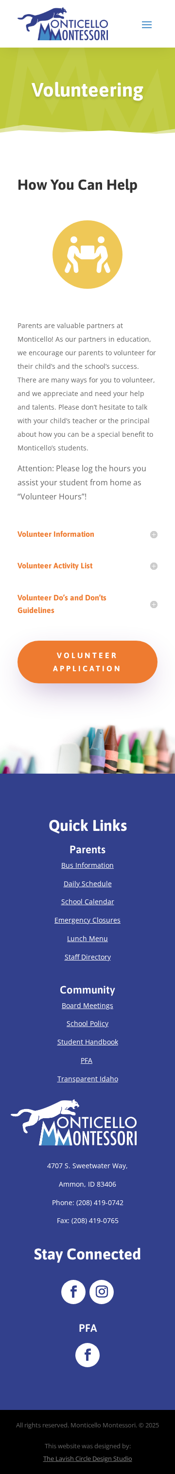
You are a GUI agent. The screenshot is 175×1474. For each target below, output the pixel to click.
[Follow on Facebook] (73, 1292)
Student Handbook (87, 1041)
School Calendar (87, 901)
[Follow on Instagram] (101, 1292)
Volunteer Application (87, 662)
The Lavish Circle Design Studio (87, 1458)
